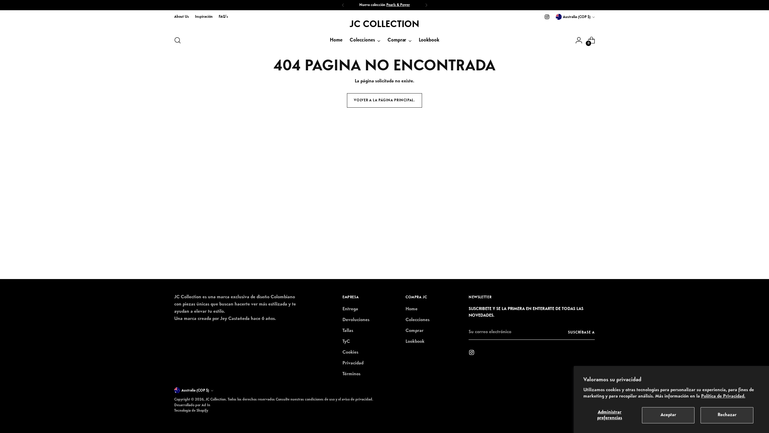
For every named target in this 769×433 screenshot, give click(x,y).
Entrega (350, 309)
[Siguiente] (426, 5)
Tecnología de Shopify (191, 411)
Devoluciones (355, 320)
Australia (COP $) (577, 17)
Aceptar (668, 415)
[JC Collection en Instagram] (547, 17)
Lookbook (415, 341)
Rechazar (727, 415)
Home (412, 309)
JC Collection (215, 399)
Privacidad (352, 363)
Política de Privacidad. (723, 396)
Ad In (206, 405)
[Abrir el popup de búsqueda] (178, 40)
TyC (346, 341)
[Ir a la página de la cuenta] (579, 40)
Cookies (350, 352)
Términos (351, 374)
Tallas (347, 330)
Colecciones (418, 320)
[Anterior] (343, 5)
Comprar (415, 330)
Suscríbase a (581, 332)
